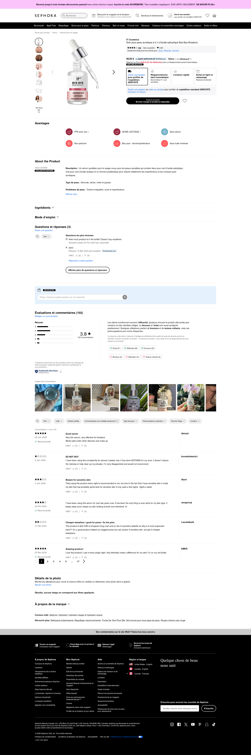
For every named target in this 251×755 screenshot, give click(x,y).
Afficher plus (71, 194)
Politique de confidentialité (45, 736)
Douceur (175, 50)
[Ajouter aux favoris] (185, 101)
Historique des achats (74, 675)
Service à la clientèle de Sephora (111, 663)
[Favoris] (207, 15)
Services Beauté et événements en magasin (80, 684)
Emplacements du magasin (108, 697)
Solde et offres (210, 25)
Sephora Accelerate (43, 697)
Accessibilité (102, 705)
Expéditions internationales (108, 685)
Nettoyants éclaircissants (62, 620)
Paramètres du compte (75, 679)
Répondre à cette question (81, 260)
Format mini (133, 25)
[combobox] (74, 15)
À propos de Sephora (43, 663)
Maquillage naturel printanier (88, 620)
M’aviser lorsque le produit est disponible (153, 101)
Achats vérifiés (73, 421)
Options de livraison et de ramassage (108, 672)
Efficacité (167, 50)
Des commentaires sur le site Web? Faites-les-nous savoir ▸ (125, 631)
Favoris (69, 703)
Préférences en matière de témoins (124, 737)
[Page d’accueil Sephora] (46, 15)
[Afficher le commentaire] (48, 397)
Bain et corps (119, 25)
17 (78, 561)
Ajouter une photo (43, 585)
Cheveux (106, 25)
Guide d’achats (104, 689)
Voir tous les (39, 110)
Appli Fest (51, 25)
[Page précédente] (35, 561)
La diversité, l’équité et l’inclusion (48, 693)
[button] (176, 59)
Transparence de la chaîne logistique (45, 672)
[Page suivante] (84, 561)
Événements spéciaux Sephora (47, 681)
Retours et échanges (106, 667)
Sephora (53, 614)
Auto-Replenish (72, 689)
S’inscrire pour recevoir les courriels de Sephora (184, 702)
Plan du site (104, 736)
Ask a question (149, 48)
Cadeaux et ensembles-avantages (168, 25)
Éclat (161, 50)
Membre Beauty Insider (75, 663)
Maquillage (64, 25)
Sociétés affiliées (41, 677)
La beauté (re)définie (43, 701)
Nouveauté (39, 25)
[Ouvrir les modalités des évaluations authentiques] (60, 371)
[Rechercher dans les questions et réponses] (37, 236)
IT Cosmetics (132, 39)
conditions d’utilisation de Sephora (71, 736)
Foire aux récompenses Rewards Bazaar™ (75, 698)
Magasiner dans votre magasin (78, 707)
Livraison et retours (137, 91)
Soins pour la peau (80, 25)
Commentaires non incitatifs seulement (100, 421)
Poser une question (44, 230)
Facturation (102, 681)
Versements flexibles (106, 701)
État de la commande (74, 671)
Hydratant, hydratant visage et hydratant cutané (80, 614)
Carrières (38, 667)
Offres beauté (71, 693)
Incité (113, 409)
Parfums (95, 25)
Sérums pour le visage (69, 32)
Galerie (69, 667)
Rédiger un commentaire (46, 316)
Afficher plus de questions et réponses (87, 270)
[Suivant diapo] (113, 72)
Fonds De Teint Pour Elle (113, 620)
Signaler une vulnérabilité (45, 705)
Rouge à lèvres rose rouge (173, 620)
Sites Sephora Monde (43, 689)
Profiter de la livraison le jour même (80, 711)
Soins (55, 32)
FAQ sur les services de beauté (110, 693)
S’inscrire (208, 708)
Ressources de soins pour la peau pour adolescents (111, 710)
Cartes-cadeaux (194, 25)
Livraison (101, 677)
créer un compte (156, 89)
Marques (145, 25)
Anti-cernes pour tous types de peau (143, 620)
